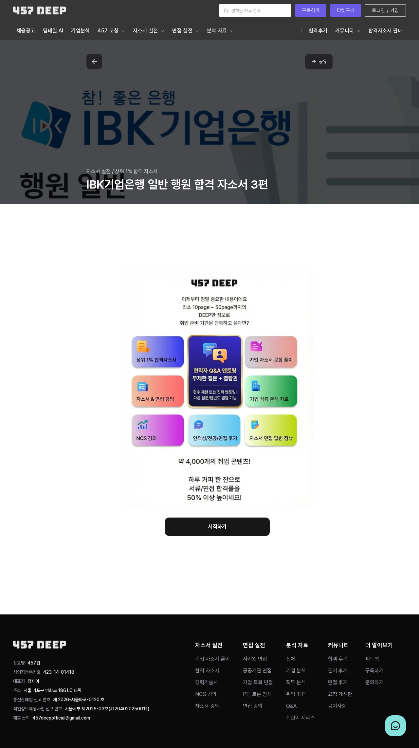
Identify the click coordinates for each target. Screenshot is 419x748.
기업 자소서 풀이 (212, 659)
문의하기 (374, 682)
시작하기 (217, 526)
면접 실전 (182, 30)
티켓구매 (346, 10)
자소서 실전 (145, 30)
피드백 (372, 659)
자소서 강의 (207, 706)
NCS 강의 (206, 694)
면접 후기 (338, 682)
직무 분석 (296, 682)
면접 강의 (253, 706)
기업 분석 (296, 670)
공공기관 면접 (257, 670)
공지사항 (337, 706)
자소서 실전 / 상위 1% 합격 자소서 (122, 171)
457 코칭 (108, 30)
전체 (290, 659)
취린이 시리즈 (300, 718)
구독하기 (310, 10)
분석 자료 (217, 30)
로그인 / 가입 (385, 10)
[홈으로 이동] (39, 10)
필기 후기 (338, 670)
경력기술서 (206, 682)
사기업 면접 (255, 659)
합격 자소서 (207, 670)
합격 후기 (338, 659)
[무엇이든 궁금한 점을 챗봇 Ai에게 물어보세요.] (395, 725)
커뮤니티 (344, 30)
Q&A (291, 706)
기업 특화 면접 (258, 682)
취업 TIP (295, 694)
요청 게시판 (340, 694)
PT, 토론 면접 (257, 694)
